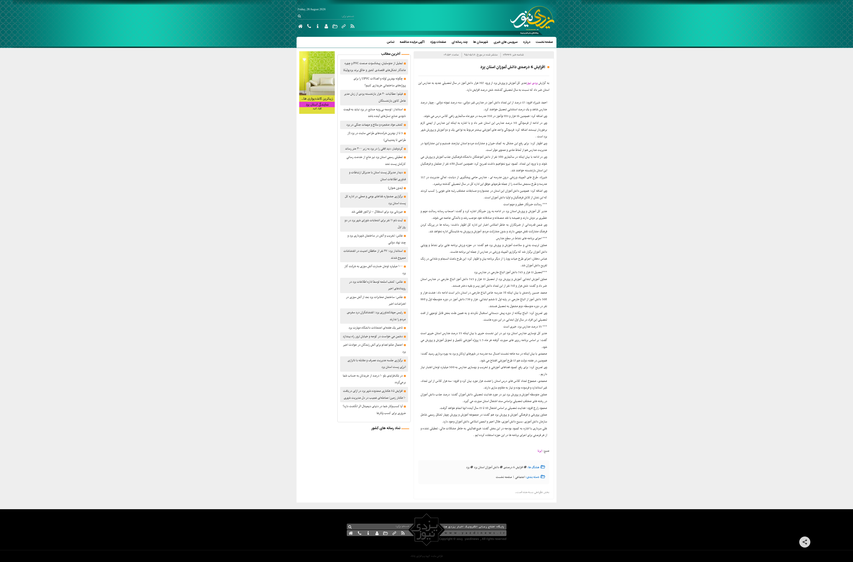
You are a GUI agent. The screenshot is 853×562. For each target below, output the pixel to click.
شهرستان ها (480, 42)
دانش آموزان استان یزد (486, 467)
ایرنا (540, 451)
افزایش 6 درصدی (513, 467)
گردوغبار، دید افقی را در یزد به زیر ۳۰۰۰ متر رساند (374, 149)
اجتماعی (520, 477)
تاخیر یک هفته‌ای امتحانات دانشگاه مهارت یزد (376, 328)
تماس (390, 42)
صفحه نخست (544, 42)
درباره (526, 42)
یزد (468, 467)
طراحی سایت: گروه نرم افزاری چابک (427, 556)
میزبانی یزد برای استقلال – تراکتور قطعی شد (377, 212)
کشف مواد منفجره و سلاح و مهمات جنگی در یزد (374, 125)
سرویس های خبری (506, 42)
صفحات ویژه (438, 42)
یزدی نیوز (532, 83)
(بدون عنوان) (395, 188)
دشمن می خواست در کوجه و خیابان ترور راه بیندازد (373, 336)
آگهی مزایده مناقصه (412, 42)
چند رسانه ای (460, 42)
